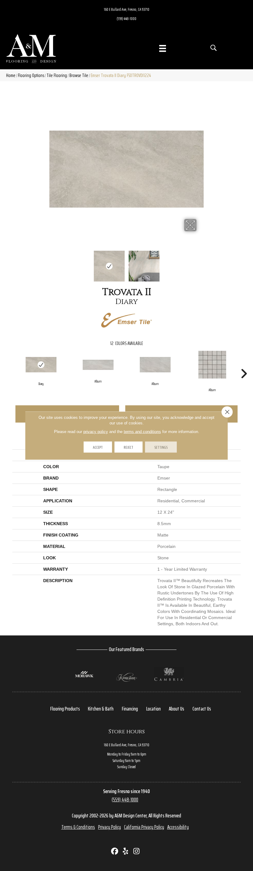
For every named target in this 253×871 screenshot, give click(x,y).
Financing (130, 708)
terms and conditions (142, 431)
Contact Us (202, 708)
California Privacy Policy (144, 827)
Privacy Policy (109, 827)
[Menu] (162, 48)
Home (10, 75)
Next (200, 263)
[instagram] (136, 852)
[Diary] (40, 364)
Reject (128, 447)
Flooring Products (65, 708)
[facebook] (114, 852)
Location (153, 708)
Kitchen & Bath (101, 708)
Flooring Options (31, 75)
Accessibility (178, 827)
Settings (161, 447)
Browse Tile (78, 75)
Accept (98, 447)
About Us (176, 708)
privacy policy (95, 431)
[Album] (97, 364)
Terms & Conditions (78, 827)
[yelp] (125, 852)
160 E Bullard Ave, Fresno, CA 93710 (126, 9)
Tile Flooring (57, 75)
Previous (52, 263)
